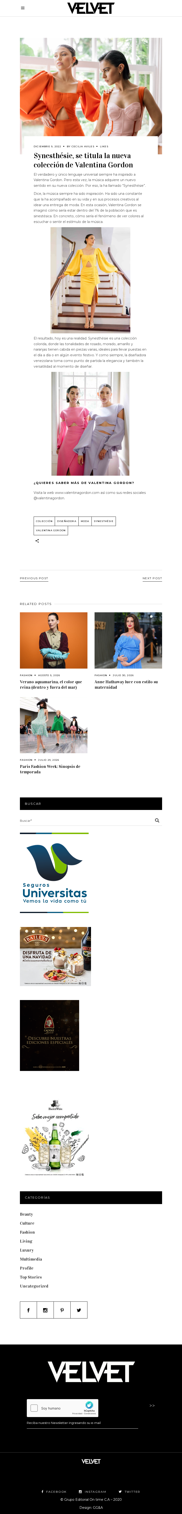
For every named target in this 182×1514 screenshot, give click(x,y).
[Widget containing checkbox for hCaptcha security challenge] (62, 1408)
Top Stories (31, 1277)
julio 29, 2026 (48, 759)
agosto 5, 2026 (49, 675)
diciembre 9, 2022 (47, 146)
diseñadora (66, 521)
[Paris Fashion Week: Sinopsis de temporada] (53, 725)
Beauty (26, 1214)
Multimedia (31, 1259)
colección (44, 521)
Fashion (26, 675)
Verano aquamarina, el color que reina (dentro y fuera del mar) (51, 684)
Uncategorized (34, 1286)
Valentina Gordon (51, 530)
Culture (27, 1223)
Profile (26, 1268)
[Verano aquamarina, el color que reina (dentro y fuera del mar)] (53, 640)
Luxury (27, 1250)
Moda (85, 521)
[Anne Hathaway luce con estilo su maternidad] (128, 640)
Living (26, 1241)
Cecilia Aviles (83, 146)
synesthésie (104, 521)
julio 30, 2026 (123, 675)
